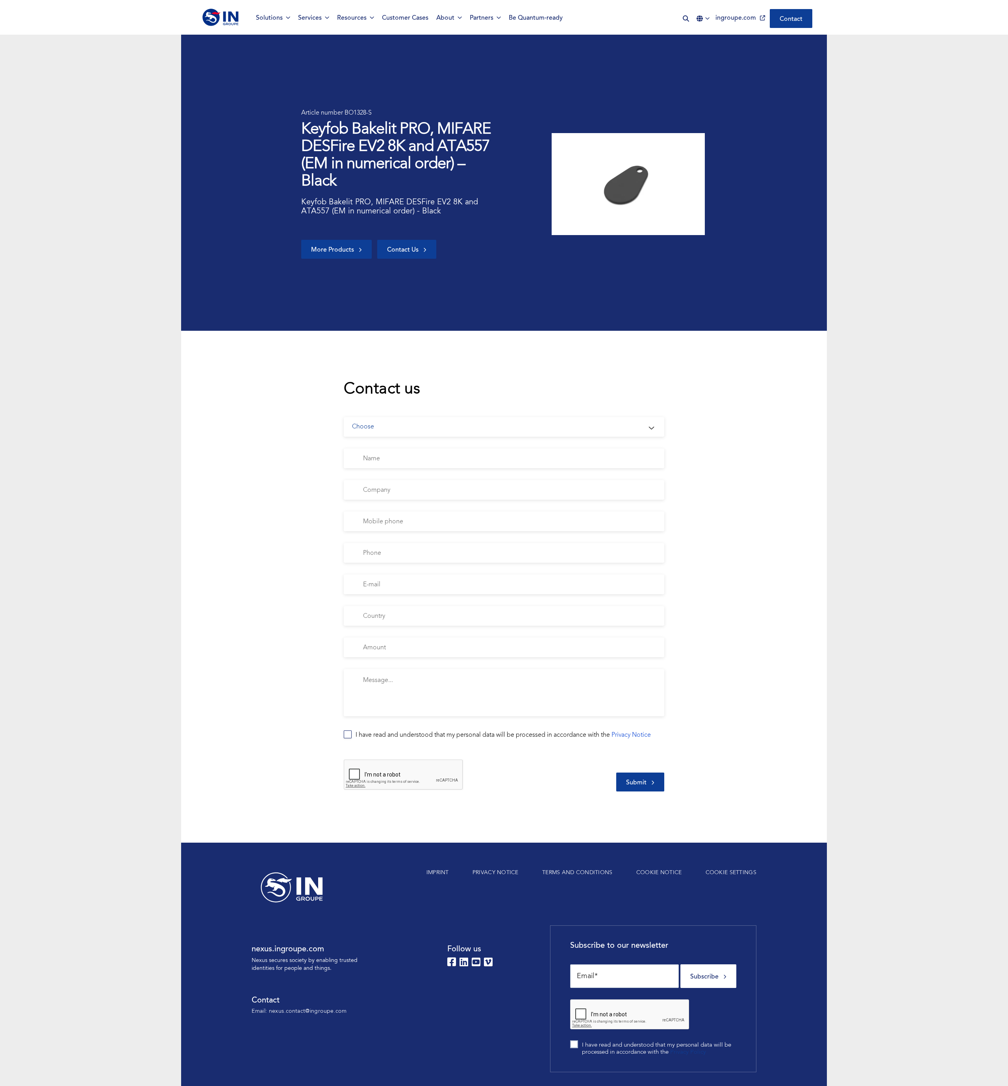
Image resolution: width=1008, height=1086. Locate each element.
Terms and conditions (577, 872)
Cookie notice (659, 872)
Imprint (437, 872)
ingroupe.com (735, 18)
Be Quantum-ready (536, 18)
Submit (636, 783)
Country (352, 601)
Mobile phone (360, 507)
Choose (352, 412)
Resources (352, 18)
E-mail (351, 570)
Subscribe (704, 977)
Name (351, 444)
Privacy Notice (631, 735)
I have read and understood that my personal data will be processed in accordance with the (503, 735)
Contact (791, 19)
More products (332, 250)
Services (310, 18)
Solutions (269, 18)
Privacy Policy (688, 1052)
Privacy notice (495, 872)
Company (355, 475)
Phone (351, 538)
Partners (481, 18)
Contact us (403, 250)
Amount (353, 633)
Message (354, 664)
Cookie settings (731, 872)
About (445, 18)
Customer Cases (405, 18)
